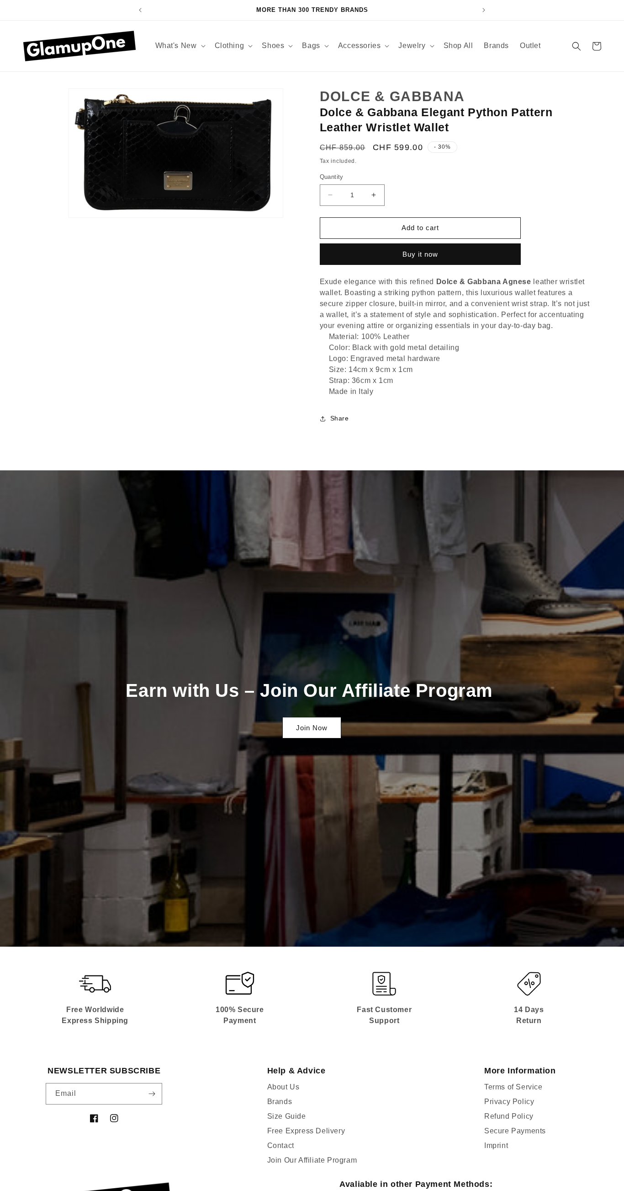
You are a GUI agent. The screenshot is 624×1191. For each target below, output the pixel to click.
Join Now (312, 728)
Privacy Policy (509, 1101)
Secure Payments (515, 1131)
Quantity (332, 176)
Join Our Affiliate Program (312, 1160)
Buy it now (420, 254)
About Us (283, 1087)
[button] (179, 46)
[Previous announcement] (140, 10)
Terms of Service (513, 1087)
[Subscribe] (152, 1094)
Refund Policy (509, 1116)
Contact (280, 1145)
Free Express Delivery (306, 1131)
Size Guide (286, 1116)
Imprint (496, 1145)
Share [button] (339, 418)
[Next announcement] (484, 10)
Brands (279, 1101)
